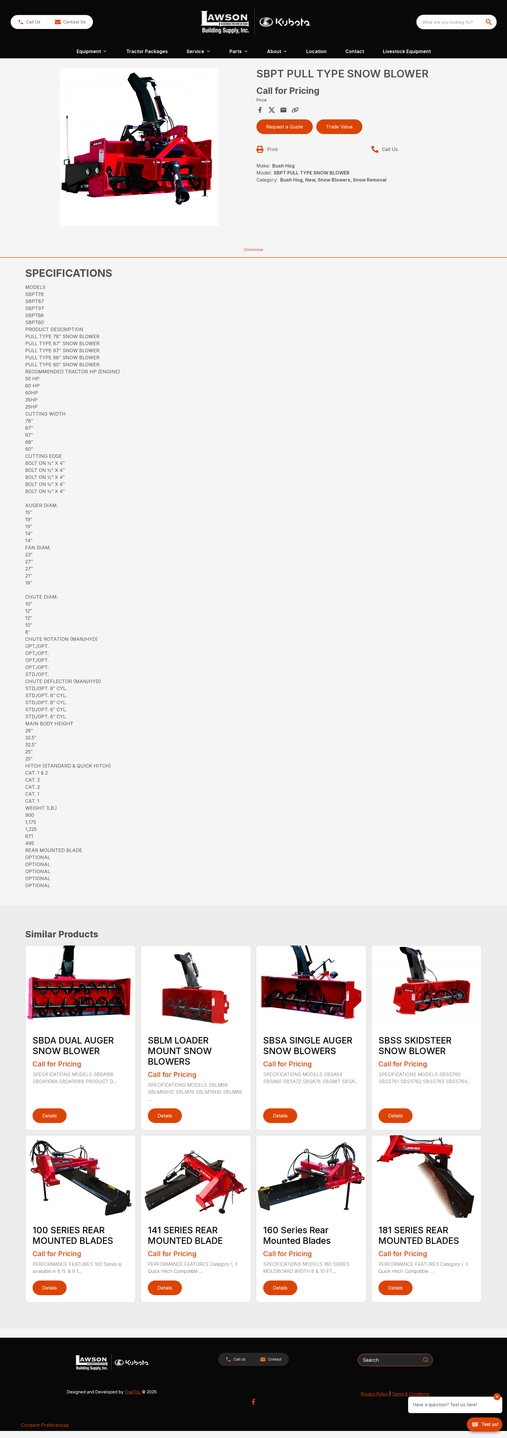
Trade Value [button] (339, 127)
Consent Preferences (45, 1425)
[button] (29, 22)
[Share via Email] (283, 110)
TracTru (132, 1391)
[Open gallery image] (139, 147)
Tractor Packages (147, 51)
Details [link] (49, 1116)
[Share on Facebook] (259, 110)
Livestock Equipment (407, 51)
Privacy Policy (374, 1393)
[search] (489, 22)
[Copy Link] (295, 110)
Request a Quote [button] (284, 127)
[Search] (425, 1360)
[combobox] (456, 22)
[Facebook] (253, 1402)
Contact (354, 51)
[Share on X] (271, 110)
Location (316, 51)
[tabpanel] (139, 148)
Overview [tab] (253, 249)
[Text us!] (484, 1425)
